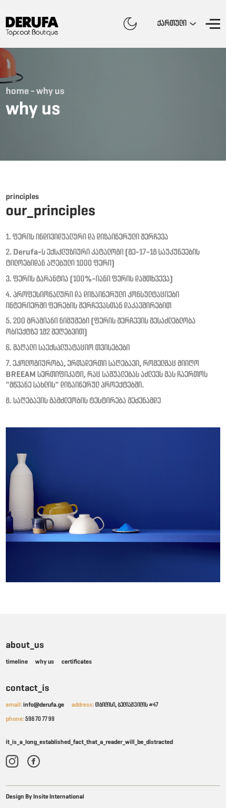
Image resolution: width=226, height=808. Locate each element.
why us (44, 662)
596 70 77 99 (30, 719)
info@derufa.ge (35, 705)
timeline (17, 662)
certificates (76, 662)
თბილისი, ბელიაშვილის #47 (114, 705)
